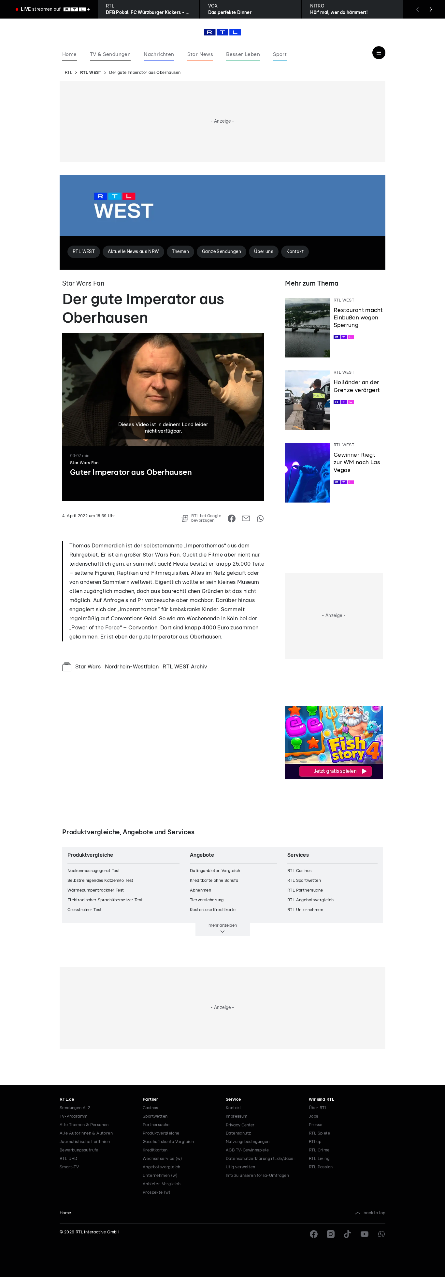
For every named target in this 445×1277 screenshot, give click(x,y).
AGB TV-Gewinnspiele (247, 1150)
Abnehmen (200, 890)
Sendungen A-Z (75, 1108)
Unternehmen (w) (160, 1176)
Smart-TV (69, 1167)
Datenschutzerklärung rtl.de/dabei (260, 1159)
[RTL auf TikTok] (348, 1234)
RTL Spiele (319, 1133)
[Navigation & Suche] (378, 52)
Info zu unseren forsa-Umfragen (257, 1176)
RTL (68, 73)
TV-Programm (73, 1116)
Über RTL (318, 1108)
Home (65, 1213)
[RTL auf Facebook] (314, 1234)
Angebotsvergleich (161, 1167)
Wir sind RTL (322, 1099)
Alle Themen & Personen (84, 1125)
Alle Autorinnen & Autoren (86, 1133)
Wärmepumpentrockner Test (95, 890)
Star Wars (88, 666)
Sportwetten (155, 1116)
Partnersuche (156, 1125)
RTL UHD (69, 1159)
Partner (150, 1099)
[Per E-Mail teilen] (246, 518)
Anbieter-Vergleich (161, 1184)
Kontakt (233, 1108)
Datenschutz (238, 1133)
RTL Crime (319, 1150)
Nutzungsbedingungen (248, 1142)
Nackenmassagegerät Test (93, 871)
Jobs (313, 1116)
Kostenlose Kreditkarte (213, 910)
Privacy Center (240, 1125)
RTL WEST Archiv (185, 666)
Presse (315, 1125)
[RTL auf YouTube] (364, 1234)
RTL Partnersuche (305, 890)
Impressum (237, 1116)
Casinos (150, 1108)
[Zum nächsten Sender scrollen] (430, 9)
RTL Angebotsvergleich (310, 900)
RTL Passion (321, 1167)
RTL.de (67, 1099)
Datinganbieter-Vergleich (215, 871)
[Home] (222, 32)
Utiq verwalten (240, 1167)
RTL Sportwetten (304, 881)
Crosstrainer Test (84, 910)
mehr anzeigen (222, 925)
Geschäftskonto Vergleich (168, 1142)
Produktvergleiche (161, 1133)
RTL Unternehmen (305, 910)
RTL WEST (91, 73)
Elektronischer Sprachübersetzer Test (105, 900)
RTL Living (319, 1159)
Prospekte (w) (156, 1192)
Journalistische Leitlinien (85, 1142)
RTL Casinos (299, 871)
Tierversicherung (206, 900)
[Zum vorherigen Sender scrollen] (417, 9)
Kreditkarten (155, 1150)
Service (233, 1099)
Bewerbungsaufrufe (79, 1150)
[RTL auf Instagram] (331, 1234)
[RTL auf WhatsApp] (381, 1234)
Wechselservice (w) (162, 1159)
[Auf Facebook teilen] (232, 518)
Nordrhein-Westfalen (132, 666)
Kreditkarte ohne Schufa (214, 881)
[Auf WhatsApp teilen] (260, 518)
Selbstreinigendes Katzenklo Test (100, 881)
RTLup (315, 1142)
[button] (187, 532)
